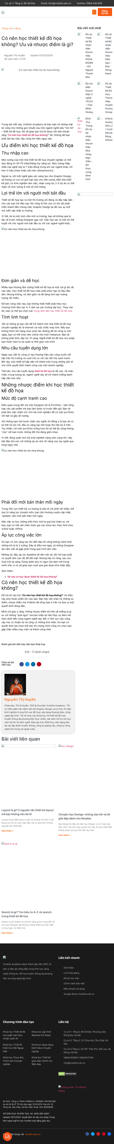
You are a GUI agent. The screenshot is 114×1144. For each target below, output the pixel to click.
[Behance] (109, 1134)
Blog (17, 28)
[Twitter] (93, 1134)
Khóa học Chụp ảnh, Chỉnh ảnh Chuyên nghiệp (13, 1061)
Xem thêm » (7, 830)
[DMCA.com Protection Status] (67, 1074)
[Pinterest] (104, 1134)
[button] (94, 12)
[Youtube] (98, 1134)
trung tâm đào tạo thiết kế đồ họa (53, 310)
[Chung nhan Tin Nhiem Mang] (72, 1090)
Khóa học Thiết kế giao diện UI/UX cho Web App (42, 1061)
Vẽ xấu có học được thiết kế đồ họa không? (32, 576)
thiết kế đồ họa (43, 371)
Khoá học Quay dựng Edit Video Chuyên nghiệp (42, 1048)
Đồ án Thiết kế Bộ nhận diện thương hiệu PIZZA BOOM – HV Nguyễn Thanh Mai (90, 55)
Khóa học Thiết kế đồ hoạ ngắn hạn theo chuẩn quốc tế (14, 1035)
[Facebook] (87, 1134)
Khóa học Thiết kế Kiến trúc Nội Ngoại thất (13, 1048)
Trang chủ (7, 28)
